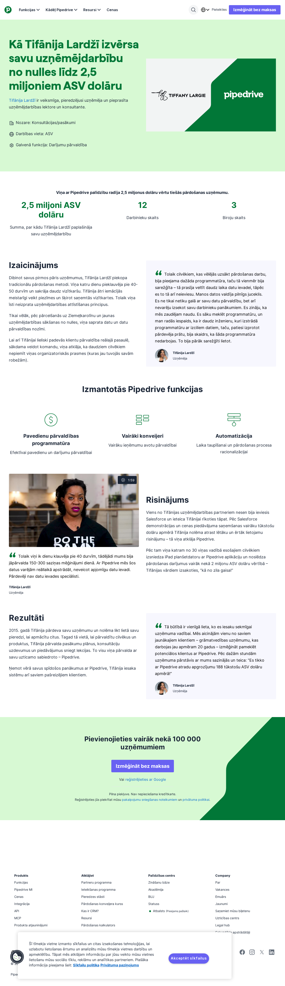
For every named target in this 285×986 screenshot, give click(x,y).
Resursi (89, 10)
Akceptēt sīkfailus (189, 958)
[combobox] (205, 10)
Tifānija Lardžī (22, 100)
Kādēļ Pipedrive (59, 10)
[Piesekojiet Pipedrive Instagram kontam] (252, 954)
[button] (17, 957)
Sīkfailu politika (86, 965)
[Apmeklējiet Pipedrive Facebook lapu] (242, 954)
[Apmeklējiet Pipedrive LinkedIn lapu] (271, 952)
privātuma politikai (196, 799)
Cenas (112, 10)
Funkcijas (27, 10)
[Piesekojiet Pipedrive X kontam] (262, 954)
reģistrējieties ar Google (145, 779)
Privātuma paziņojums (119, 965)
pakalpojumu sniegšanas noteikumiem (149, 799)
